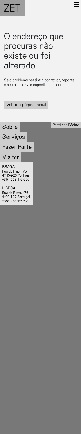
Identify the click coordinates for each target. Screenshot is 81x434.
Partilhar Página (66, 125)
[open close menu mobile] (76, 4)
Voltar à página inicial (26, 104)
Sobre (10, 127)
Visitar (10, 157)
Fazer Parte (17, 147)
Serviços (13, 137)
